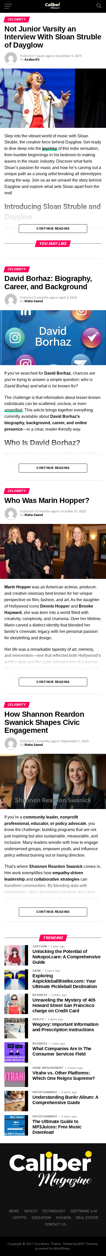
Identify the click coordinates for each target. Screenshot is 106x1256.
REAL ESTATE (87, 1218)
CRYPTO (19, 1218)
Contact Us (55, 1224)
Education (41, 1218)
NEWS (14, 1211)
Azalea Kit (32, 59)
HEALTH (30, 1211)
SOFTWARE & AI (83, 1211)
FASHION (63, 1218)
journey (49, 148)
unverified (13, 410)
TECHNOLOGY (53, 1211)
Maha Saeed (33, 301)
